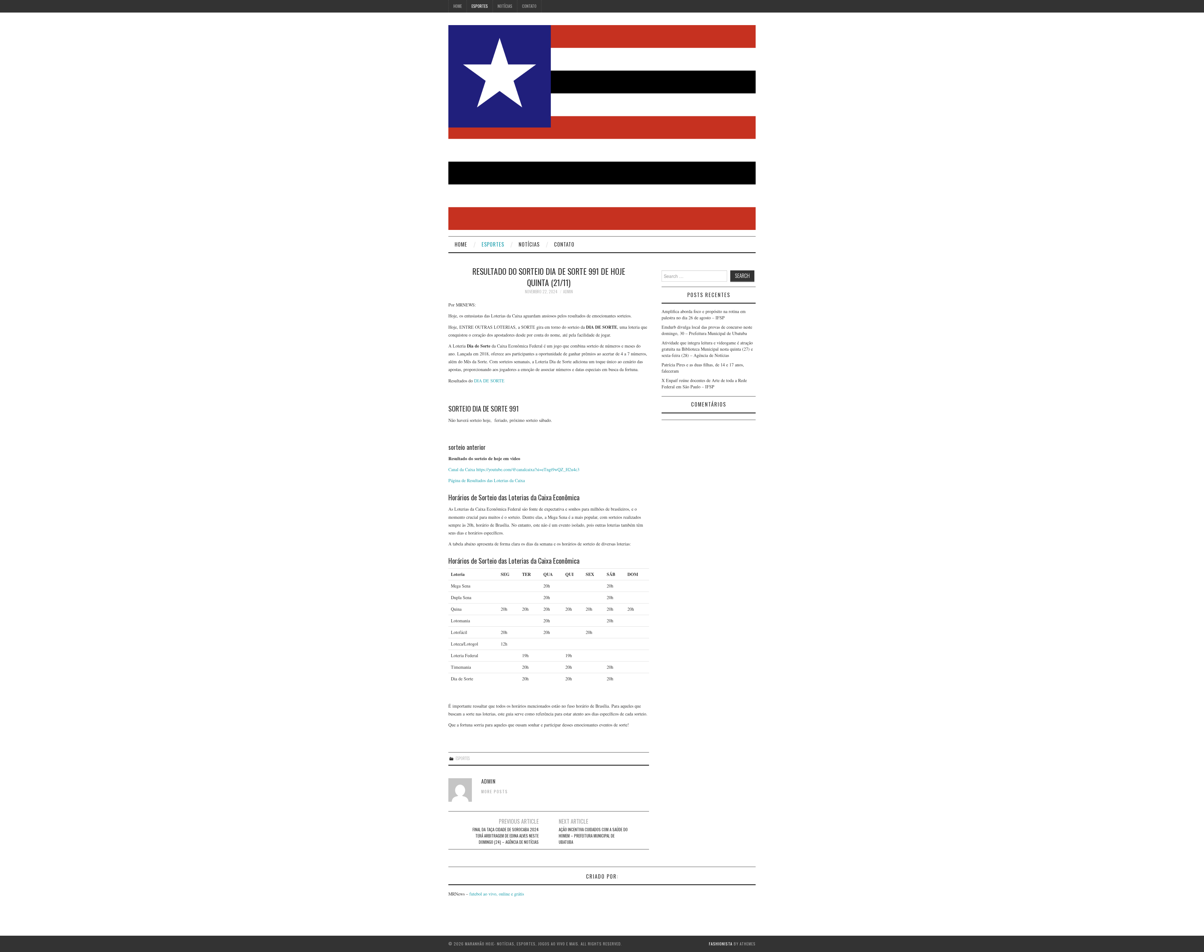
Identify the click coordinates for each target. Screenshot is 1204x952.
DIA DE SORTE (489, 381)
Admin (568, 292)
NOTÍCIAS (505, 6)
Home (457, 6)
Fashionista (720, 944)
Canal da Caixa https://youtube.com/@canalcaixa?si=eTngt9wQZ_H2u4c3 (513, 469)
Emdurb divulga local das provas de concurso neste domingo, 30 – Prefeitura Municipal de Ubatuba (707, 330)
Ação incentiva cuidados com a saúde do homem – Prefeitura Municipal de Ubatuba (593, 836)
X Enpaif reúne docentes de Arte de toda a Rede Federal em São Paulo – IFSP (704, 383)
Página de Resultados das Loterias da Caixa (486, 480)
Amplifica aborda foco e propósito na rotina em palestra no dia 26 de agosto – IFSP (704, 314)
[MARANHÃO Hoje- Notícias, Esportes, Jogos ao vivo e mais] (602, 127)
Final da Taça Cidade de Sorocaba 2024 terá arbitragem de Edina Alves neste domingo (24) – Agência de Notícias (506, 836)
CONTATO (529, 6)
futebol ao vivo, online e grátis (496, 894)
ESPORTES (480, 6)
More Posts (494, 792)
